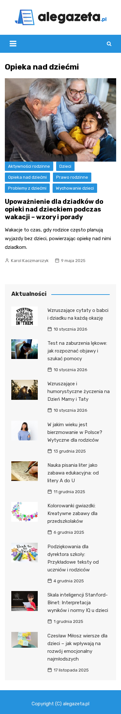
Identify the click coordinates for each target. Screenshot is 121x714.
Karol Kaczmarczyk (30, 260)
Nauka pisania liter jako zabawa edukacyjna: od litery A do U (73, 473)
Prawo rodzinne (72, 177)
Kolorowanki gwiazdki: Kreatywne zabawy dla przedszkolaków (72, 513)
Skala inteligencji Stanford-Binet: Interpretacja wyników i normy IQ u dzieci (77, 602)
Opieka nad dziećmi (27, 177)
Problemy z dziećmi (27, 188)
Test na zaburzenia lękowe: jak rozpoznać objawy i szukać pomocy (77, 351)
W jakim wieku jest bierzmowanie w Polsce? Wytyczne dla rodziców (74, 432)
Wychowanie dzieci (75, 188)
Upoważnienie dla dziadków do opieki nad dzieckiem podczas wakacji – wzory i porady (54, 209)
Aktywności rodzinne (29, 166)
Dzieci (65, 166)
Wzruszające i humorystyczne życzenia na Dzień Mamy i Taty (78, 391)
